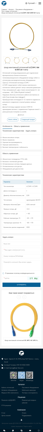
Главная (4, 9)
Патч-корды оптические (9, 11)
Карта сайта (28, 426)
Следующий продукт (28, 119)
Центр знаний (6, 415)
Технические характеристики (13, 131)
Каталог (11, 9)
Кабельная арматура (29, 390)
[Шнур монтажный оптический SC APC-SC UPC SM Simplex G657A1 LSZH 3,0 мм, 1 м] (22, 319)
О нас (3, 413)
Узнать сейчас (12, 119)
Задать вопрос (31, 131)
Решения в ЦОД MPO (8, 400)
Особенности (7, 126)
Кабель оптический (8, 387)
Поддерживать (26, 415)
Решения (21, 397)
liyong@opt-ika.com (16, 368)
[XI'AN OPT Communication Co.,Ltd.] (4, 3)
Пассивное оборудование (24, 9)
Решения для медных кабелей (29, 401)
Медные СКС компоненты (10, 393)
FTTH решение (6, 405)
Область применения (22, 126)
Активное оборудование (9, 390)
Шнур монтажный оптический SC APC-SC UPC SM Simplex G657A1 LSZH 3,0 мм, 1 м (22, 340)
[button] (19, 297)
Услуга (24, 413)
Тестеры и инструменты (30, 393)
